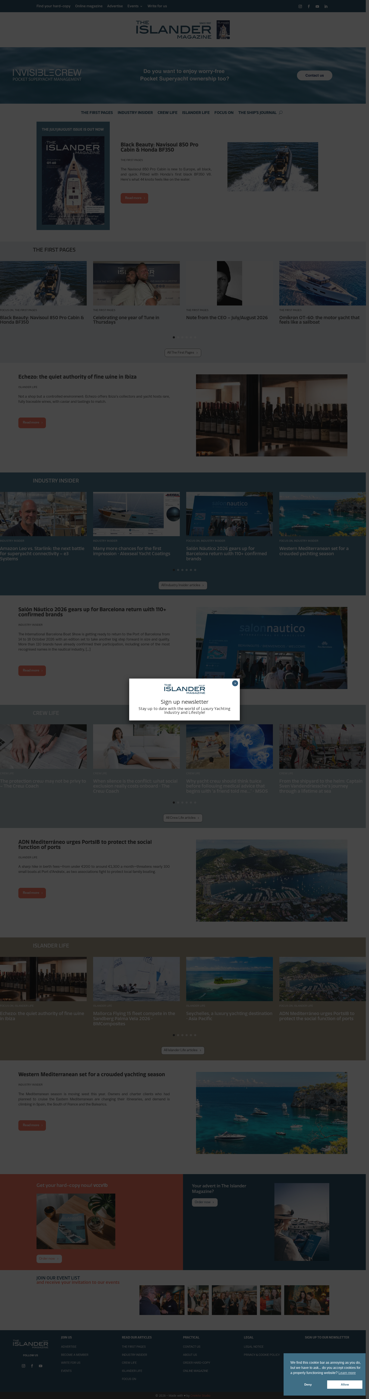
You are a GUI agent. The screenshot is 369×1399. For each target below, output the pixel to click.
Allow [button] (345, 1384)
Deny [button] (308, 1384)
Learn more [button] (347, 1373)
